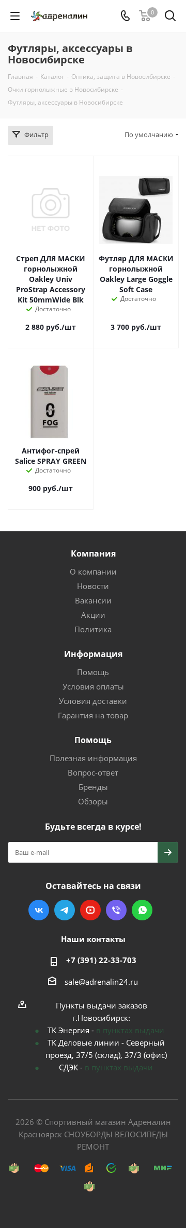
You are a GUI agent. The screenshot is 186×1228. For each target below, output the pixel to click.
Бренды (93, 787)
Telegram (64, 910)
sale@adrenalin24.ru (101, 982)
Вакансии (93, 600)
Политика (93, 629)
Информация (93, 654)
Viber (116, 910)
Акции (93, 615)
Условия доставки (93, 701)
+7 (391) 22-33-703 (101, 960)
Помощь (93, 672)
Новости (93, 586)
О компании (93, 571)
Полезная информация (93, 758)
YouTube (90, 910)
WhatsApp (142, 910)
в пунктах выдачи (130, 1030)
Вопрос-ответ (93, 772)
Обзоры (93, 801)
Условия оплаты (93, 686)
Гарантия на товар (93, 715)
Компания (93, 553)
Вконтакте (38, 910)
